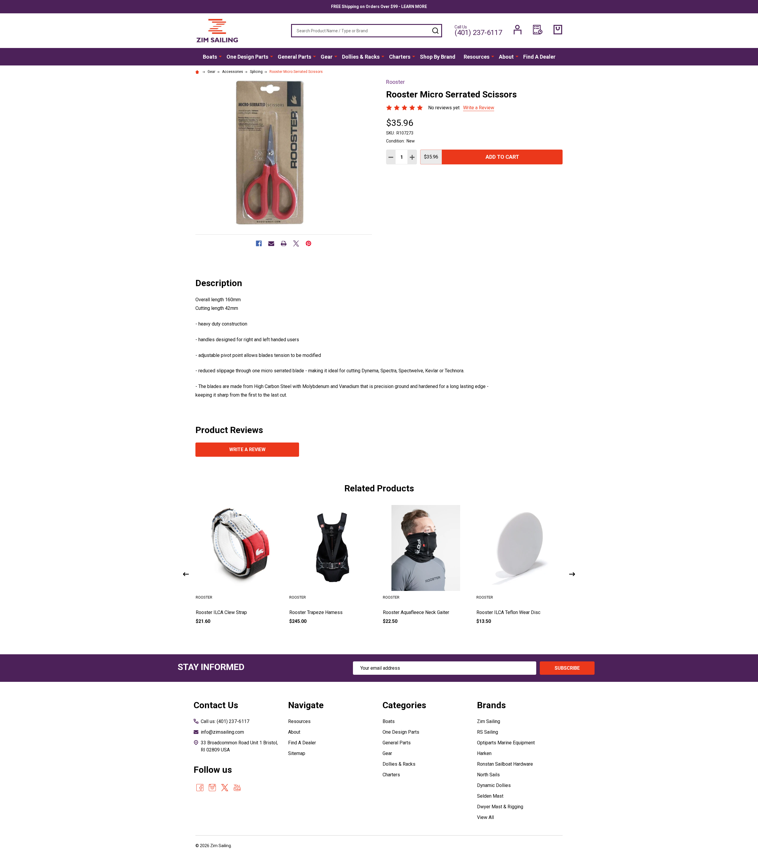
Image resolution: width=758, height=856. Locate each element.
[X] (296, 243)
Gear (327, 57)
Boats (210, 57)
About (506, 57)
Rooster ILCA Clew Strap (221, 612)
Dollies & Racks (361, 57)
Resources (476, 57)
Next (572, 574)
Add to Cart (502, 157)
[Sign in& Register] (517, 29)
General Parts (294, 57)
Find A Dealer (539, 57)
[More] (220, 56)
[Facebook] (258, 243)
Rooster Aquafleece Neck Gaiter (416, 612)
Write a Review (478, 107)
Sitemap (296, 753)
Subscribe (567, 668)
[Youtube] (237, 787)
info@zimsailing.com (222, 732)
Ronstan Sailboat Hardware (505, 764)
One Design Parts (247, 57)
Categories (404, 705)
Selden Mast (490, 796)
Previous (186, 574)
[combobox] (366, 30)
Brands (491, 705)
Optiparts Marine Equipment (506, 743)
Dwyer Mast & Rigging (500, 806)
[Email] (271, 243)
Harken (484, 753)
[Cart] (558, 29)
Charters (399, 57)
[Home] (198, 72)
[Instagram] (212, 787)
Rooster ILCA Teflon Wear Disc (508, 612)
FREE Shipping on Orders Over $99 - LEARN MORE (379, 6)
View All (485, 817)
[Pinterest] (308, 243)
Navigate (306, 705)
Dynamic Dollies (494, 785)
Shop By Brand (437, 57)
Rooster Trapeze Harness (316, 612)
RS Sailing (487, 732)
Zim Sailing (488, 721)
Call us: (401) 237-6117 (225, 721)
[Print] (283, 243)
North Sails (488, 775)
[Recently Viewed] (537, 29)
